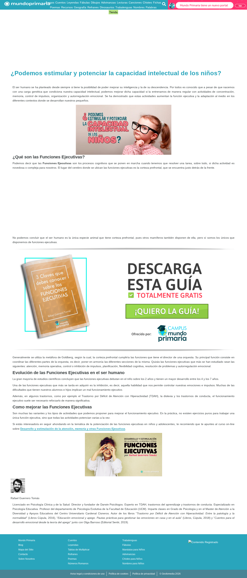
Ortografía (95, 12)
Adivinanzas (108, 2)
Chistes (147, 2)
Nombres (139, 7)
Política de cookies (118, 574)
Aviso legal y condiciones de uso (87, 574)
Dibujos (95, 2)
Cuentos (60, 2)
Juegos (49, 2)
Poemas (55, 7)
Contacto (23, 554)
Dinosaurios (107, 7)
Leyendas (73, 2)
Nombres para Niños (133, 563)
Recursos (67, 7)
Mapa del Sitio (25, 549)
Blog (105, 12)
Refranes (93, 7)
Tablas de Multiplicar (79, 549)
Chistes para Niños (132, 559)
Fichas (157, 2)
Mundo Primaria (26, 540)
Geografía (80, 7)
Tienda (113, 12)
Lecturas (122, 2)
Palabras (151, 7)
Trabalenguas (123, 7)
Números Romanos (78, 563)
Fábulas (85, 2)
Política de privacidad (143, 574)
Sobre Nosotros (26, 559)
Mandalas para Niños (133, 549)
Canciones (135, 2)
